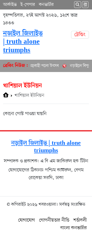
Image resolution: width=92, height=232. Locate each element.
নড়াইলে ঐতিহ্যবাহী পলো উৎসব (34, 66)
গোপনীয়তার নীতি (54, 220)
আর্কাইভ (10, 5)
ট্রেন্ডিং (80, 34)
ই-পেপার (27, 5)
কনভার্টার (46, 5)
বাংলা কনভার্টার (73, 228)
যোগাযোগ (26, 220)
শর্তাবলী (80, 220)
